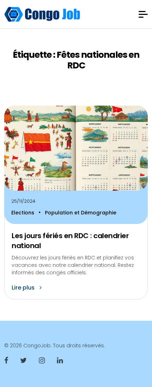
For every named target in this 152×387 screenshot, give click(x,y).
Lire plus (24, 288)
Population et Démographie (80, 212)
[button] (143, 14)
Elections (23, 212)
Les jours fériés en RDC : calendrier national (70, 241)
